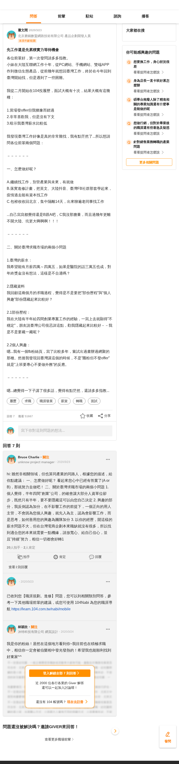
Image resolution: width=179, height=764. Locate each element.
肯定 (62, 557)
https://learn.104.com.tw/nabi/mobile (41, 609)
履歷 (13, 401)
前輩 (61, 16)
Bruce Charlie (28, 457)
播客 (145, 16)
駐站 (89, 16)
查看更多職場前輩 (58, 739)
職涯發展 (46, 401)
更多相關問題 (149, 162)
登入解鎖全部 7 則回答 (59, 673)
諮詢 (117, 16)
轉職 (79, 401)
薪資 (64, 401)
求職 (28, 401)
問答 (33, 16)
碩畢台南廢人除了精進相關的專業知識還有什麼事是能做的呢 (151, 104)
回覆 (98, 557)
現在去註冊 (75, 702)
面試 (94, 401)
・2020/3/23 (62, 462)
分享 (107, 416)
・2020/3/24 (66, 631)
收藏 (89, 416)
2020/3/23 (35, 30)
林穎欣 (23, 627)
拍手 (26, 557)
